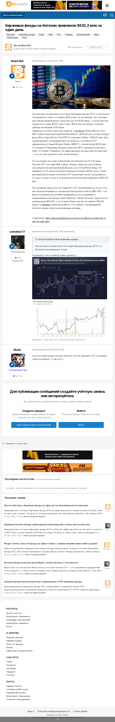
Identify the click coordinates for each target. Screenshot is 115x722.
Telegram (10, 672)
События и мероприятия (18, 699)
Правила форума (14, 637)
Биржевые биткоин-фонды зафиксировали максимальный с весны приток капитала (47, 524)
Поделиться (76, 47)
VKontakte (11, 668)
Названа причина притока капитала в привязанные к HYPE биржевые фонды (43, 581)
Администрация (14, 640)
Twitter (9, 661)
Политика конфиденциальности (53, 711)
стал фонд (78, 131)
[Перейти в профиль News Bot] (8, 47)
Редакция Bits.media (15, 692)
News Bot (26, 45)
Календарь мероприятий (18, 620)
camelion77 (17, 231)
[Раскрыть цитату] (36, 239)
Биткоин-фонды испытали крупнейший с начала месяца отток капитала (41, 562)
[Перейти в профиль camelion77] (18, 242)
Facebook (11, 665)
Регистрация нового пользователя (34, 425)
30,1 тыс (19, 87)
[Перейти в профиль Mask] (18, 360)
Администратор (14, 686)
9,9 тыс (19, 376)
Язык (30, 711)
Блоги (9, 626)
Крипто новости (14, 613)
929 (19, 257)
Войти (81, 425)
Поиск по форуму (14, 644)
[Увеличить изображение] (71, 87)
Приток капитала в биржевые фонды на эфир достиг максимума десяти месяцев (46, 505)
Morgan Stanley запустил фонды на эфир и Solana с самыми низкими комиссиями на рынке (50, 543)
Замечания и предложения (19, 651)
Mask (17, 349)
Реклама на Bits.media (17, 689)
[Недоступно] (69, 278)
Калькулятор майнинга (17, 623)
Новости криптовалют (45, 48)
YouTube (10, 675)
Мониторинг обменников (18, 616)
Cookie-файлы (80, 711)
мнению (46, 204)
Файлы (9, 647)
